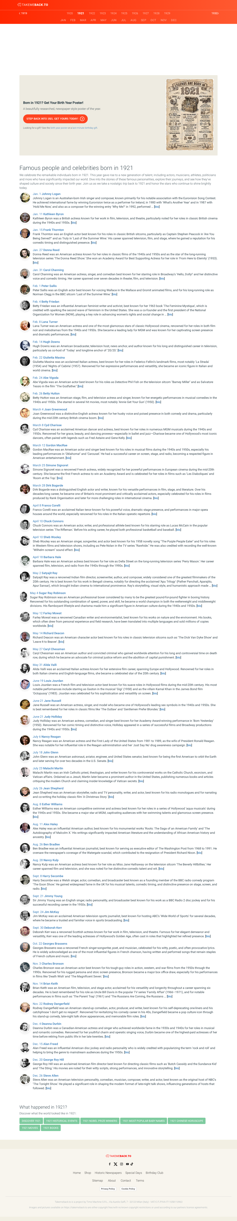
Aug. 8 (37, 804)
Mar (83, 20)
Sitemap (97, 1180)
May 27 (38, 649)
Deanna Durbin (51, 1024)
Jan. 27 (38, 250)
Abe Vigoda (51, 377)
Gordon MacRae (56, 445)
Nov (164, 20)
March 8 (38, 425)
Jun (114, 20)
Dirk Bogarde (54, 485)
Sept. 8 (38, 876)
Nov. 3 (37, 963)
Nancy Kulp (51, 860)
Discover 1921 (31, 1120)
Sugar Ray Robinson (52, 593)
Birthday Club (154, 1173)
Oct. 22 (38, 943)
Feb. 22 (38, 357)
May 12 (38, 613)
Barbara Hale (52, 557)
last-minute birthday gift (84, 127)
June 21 (38, 701)
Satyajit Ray (49, 573)
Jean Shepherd (53, 788)
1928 (156, 13)
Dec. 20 (38, 1059)
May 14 (38, 633)
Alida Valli (50, 665)
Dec (174, 20)
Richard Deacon (53, 633)
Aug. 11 (38, 824)
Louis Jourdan (53, 681)
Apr (93, 20)
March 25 (39, 465)
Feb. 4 (37, 301)
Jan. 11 (38, 214)
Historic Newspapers (108, 1173)
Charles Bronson (53, 963)
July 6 (37, 736)
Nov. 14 (38, 983)
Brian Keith (50, 983)
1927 (146, 13)
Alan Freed (50, 1044)
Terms (140, 1180)
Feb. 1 (37, 286)
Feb (73, 20)
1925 (124, 13)
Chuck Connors (54, 521)
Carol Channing (53, 270)
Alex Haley (51, 824)
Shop (87, 1173)
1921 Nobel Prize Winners (100, 1120)
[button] (55, 118)
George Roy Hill (53, 1059)
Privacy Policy (108, 1188)
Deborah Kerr (53, 927)
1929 (167, 13)
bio (157, 206)
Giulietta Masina (54, 357)
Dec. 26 (38, 1075)
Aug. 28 (38, 860)
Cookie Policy (128, 1188)
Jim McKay (51, 912)
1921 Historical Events (61, 1120)
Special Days (133, 1173)
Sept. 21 (38, 896)
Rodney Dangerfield (56, 1004)
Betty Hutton (51, 393)
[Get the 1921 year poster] (190, 114)
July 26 (38, 788)
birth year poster (59, 127)
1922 (92, 13)
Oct (153, 20)
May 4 (34, 593)
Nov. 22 (38, 1004)
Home (77, 1173)
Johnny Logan (51, 194)
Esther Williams (52, 804)
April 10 (38, 521)
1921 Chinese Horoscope (186, 1120)
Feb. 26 (38, 393)
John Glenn (50, 752)
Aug (133, 20)
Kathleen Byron (53, 214)
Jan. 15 (38, 230)
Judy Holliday (53, 716)
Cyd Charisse (53, 425)
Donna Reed (51, 250)
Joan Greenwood (55, 409)
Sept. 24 (38, 912)
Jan (63, 20)
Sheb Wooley (52, 537)
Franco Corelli (51, 505)
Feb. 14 (38, 342)
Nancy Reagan (51, 736)
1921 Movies (30, 1127)
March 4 (38, 409)
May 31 (38, 665)
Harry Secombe (53, 876)
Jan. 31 (38, 270)
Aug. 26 (38, 844)
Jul (123, 20)
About (112, 1180)
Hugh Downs (51, 342)
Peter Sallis (49, 286)
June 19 (38, 681)
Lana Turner (49, 322)
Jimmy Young (53, 896)
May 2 (37, 573)
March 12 (39, 445)
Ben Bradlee (52, 844)
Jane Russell (52, 701)
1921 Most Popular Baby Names (144, 1120)
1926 (135, 13)
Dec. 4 (37, 1024)
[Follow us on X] (115, 1164)
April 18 (38, 557)
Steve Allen (51, 1075)
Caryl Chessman (54, 649)
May (104, 20)
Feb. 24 (38, 377)
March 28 (39, 485)
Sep (143, 20)
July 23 (38, 768)
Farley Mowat (52, 613)
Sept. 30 (38, 927)
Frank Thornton (53, 230)
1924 (113, 13)
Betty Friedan (50, 301)
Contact (126, 1180)
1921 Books (50, 1127)
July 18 (38, 752)
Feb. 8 (37, 322)
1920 (70, 13)
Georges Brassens (55, 943)
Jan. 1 (37, 194)
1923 (103, 13)
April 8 (37, 505)
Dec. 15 (38, 1044)
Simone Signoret (57, 465)
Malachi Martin (53, 768)
